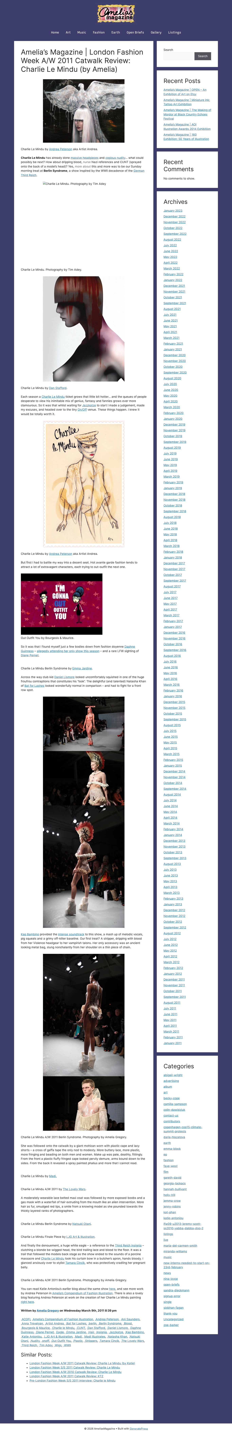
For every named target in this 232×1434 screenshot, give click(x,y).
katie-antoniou (173, 1218)
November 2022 (175, 222)
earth (115, 32)
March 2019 (172, 476)
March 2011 (171, 1031)
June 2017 (171, 598)
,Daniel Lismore (117, 1328)
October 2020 (173, 366)
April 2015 (170, 748)
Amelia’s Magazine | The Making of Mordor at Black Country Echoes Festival (187, 114)
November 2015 (174, 708)
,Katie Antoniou (31, 1336)
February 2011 (173, 1037)
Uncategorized (174, 1319)
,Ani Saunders (130, 1319)
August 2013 (172, 864)
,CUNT (80, 1328)
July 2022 (170, 245)
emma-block (172, 1148)
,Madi (78, 1336)
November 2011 (174, 985)
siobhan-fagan (174, 1307)
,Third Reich (29, 1345)
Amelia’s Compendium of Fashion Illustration (82, 1293)
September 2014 (175, 788)
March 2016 (172, 684)
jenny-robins (172, 1206)
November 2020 (175, 361)
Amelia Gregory (48, 1310)
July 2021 (170, 314)
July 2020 (170, 384)
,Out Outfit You (61, 1341)
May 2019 (170, 465)
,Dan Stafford (96, 1328)
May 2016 (170, 673)
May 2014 (170, 812)
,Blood (127, 1323)
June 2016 (171, 667)
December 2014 (174, 771)
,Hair (91, 1332)
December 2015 (174, 702)
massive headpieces (85, 157)
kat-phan (170, 1212)
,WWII (67, 1345)
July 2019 (170, 453)
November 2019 (174, 430)
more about (83, 166)
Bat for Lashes (34, 685)
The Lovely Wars (74, 1189)
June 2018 (171, 528)
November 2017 (174, 569)
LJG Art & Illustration (80, 1236)
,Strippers (90, 1341)
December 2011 (174, 979)
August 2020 (172, 378)
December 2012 (174, 910)
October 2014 (173, 783)
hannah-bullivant (175, 1189)
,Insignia (101, 1332)
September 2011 (175, 997)
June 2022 (171, 251)
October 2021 (173, 297)
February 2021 (173, 343)
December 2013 (174, 840)
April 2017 (170, 609)
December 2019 (174, 424)
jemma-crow (172, 1200)
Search (168, 50)
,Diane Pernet (44, 1332)
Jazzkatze (89, 405)
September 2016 (175, 650)
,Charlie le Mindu (62, 1328)
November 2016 (174, 638)
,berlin (92, 1323)
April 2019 (170, 471)
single (168, 1302)
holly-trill (169, 1195)
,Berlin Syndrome (109, 1323)
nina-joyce (171, 1278)
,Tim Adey (45, 1345)
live (166, 1240)
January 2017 (173, 627)
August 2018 (172, 517)
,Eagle (60, 1332)
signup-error (172, 1296)
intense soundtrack (71, 934)
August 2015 (172, 725)
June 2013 (171, 875)
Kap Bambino (30, 934)
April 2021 (170, 332)
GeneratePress (139, 1428)
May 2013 (170, 881)
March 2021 (172, 338)
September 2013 (175, 858)
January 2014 (173, 835)
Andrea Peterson (60, 149)
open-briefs (172, 1284)
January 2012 (173, 973)
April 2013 (170, 887)
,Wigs (57, 1345)
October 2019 (173, 436)
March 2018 (172, 546)
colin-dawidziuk (174, 1109)
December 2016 (174, 632)
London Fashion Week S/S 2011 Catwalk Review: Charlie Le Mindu (75, 1367)
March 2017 (172, 615)
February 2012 (173, 968)
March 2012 (172, 962)
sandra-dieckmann (176, 1290)
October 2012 (173, 921)
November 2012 (174, 916)
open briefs (135, 32)
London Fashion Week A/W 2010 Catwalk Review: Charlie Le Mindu (75, 1372)
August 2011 (172, 1002)
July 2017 (170, 592)
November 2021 (174, 291)
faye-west (170, 1166)
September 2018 (175, 511)
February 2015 (173, 760)
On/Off (82, 409)
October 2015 (173, 713)
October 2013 (173, 852)
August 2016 (172, 655)
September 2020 (175, 372)
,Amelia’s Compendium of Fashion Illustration (62, 1319)
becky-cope (172, 1098)
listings (174, 32)
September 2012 (175, 927)
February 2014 (173, 829)
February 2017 (173, 621)
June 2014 (171, 806)
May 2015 (170, 742)
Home (55, 32)
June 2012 (171, 945)
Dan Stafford (58, 388)
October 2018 (173, 505)
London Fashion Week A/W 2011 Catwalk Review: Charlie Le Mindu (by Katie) (82, 1363)
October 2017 (173, 575)
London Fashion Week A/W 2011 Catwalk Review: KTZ (66, 1376)
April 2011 (170, 1025)
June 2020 (171, 390)
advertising (171, 1081)
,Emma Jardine (76, 1332)
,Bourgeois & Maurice (35, 1328)
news (167, 1273)
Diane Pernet (30, 655)
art (68, 32)
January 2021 (173, 349)
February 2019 (173, 482)
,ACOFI (25, 1319)
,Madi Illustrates (94, 1336)
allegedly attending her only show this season (68, 651)
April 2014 (170, 817)
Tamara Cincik (75, 1262)
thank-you (170, 1313)
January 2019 (173, 488)
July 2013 (170, 869)
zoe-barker (171, 1325)
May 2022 (170, 257)
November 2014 (174, 777)
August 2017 (172, 586)
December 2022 (174, 216)
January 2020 (173, 418)
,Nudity (35, 1341)
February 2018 (173, 551)
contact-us (171, 1115)
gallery (156, 32)
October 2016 (173, 644)
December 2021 (174, 286)
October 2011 (173, 991)
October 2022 (173, 228)
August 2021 (172, 309)
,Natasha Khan (117, 1336)
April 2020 (171, 401)
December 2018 (174, 494)
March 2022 (172, 268)
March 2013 (172, 893)
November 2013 (174, 846)
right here (27, 1302)
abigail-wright (173, 1075)
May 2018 (170, 534)
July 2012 (170, 939)
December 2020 (175, 355)
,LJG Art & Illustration (58, 1336)
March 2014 (172, 823)
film (166, 1172)
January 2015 (173, 765)
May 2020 (170, 395)
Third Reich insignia (128, 1245)
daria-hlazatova (174, 1137)
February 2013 (173, 898)
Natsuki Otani (81, 1224)
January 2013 (173, 904)
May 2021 (170, 326)
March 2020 (172, 407)
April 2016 (170, 679)
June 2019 (171, 459)
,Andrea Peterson (107, 1319)
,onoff (45, 1341)
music (81, 32)
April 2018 (170, 540)
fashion (99, 32)
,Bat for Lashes (76, 1323)
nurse (87, 162)
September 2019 (175, 442)
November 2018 (174, 499)
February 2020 (174, 413)
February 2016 (173, 690)
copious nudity (115, 157)
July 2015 (170, 731)
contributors (172, 1121)
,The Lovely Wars (132, 1341)
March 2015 (172, 754)
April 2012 (170, 956)
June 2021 (171, 320)
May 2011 (170, 1020)
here (112, 1288)
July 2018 (170, 523)
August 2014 (172, 794)
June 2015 (171, 736)
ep (165, 1154)
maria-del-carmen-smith (180, 1245)
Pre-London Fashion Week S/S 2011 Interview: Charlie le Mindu (72, 1380)
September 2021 (175, 303)
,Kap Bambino (134, 1332)
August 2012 (172, 933)
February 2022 (173, 274)
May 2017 (170, 603)
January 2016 (173, 696)
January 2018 (173, 557)
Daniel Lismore (64, 677)
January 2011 (173, 1043)
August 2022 (172, 239)
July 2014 (170, 800)
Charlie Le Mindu (53, 396)
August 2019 (172, 447)
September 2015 (175, 719)
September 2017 (175, 580)
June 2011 (170, 1014)
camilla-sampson (175, 1104)
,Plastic (78, 1341)
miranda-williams (175, 1251)
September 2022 (175, 233)
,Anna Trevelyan (32, 1323)
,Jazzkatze (116, 1332)
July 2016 (170, 661)
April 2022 (170, 262)
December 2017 (174, 563)
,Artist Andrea (54, 1323)
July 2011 (170, 1008)
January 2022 (173, 280)
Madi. (53, 1176)
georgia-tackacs (175, 1183)
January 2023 (173, 210)
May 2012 (170, 950)
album (168, 1086)
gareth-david (172, 1177)
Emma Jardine (82, 668)
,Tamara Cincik (109, 1341)
